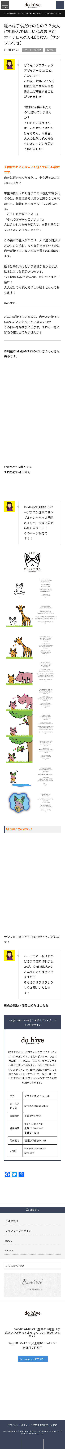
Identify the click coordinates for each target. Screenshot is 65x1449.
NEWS (50, 50)
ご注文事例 (11, 1220)
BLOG (9, 1240)
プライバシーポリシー (19, 1425)
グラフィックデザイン (18, 1230)
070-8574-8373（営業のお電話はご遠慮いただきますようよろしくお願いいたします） (32, 1332)
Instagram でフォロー (35, 1359)
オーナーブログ (32, 50)
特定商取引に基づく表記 (45, 1425)
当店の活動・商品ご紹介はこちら (26, 1005)
